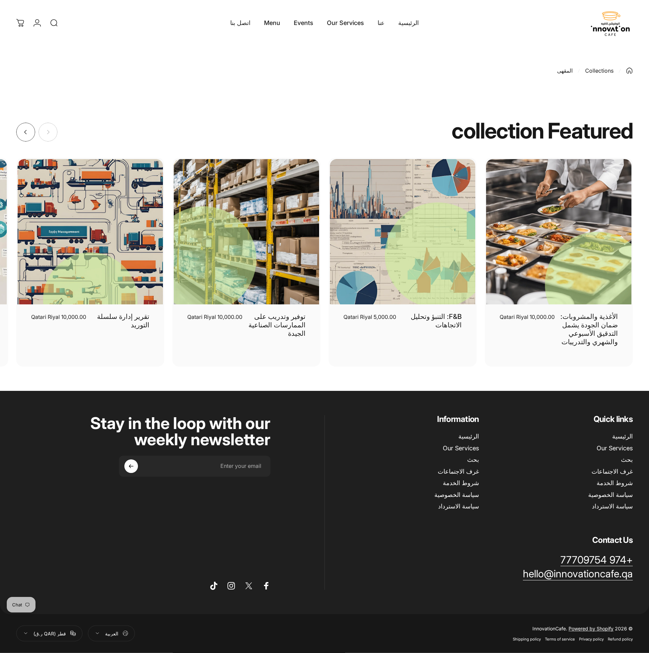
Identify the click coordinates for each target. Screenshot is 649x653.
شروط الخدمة (615, 482)
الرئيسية (622, 436)
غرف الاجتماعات (612, 471)
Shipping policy (527, 638)
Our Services (615, 448)
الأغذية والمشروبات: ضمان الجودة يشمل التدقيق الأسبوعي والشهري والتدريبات (589, 329)
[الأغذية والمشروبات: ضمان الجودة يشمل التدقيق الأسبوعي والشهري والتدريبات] (558, 231)
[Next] (25, 132)
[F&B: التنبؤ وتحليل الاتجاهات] (402, 231)
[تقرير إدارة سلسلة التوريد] (90, 231)
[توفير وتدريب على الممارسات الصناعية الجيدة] (246, 231)
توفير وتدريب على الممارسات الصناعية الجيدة (277, 324)
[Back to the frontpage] (629, 70)
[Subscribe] (131, 466)
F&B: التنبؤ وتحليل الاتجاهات (436, 320)
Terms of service (560, 638)
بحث (627, 459)
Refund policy (620, 638)
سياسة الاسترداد (612, 506)
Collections (599, 70)
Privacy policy (591, 638)
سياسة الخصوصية (610, 494)
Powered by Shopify (591, 628)
